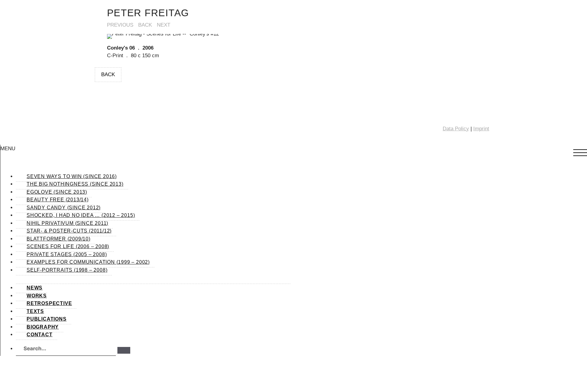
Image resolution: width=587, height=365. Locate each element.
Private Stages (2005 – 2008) (67, 254)
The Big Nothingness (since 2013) (75, 184)
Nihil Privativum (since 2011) (67, 223)
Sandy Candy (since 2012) (64, 207)
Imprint (481, 129)
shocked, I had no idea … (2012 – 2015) (81, 215)
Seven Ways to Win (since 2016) (72, 176)
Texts (35, 311)
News (34, 287)
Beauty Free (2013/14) (58, 199)
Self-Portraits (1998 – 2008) (67, 270)
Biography (43, 327)
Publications (47, 319)
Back (145, 25)
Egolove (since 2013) (57, 192)
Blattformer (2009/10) (58, 238)
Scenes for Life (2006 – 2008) (68, 246)
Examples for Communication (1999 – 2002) (88, 262)
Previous (120, 25)
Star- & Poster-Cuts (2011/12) (69, 230)
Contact (40, 334)
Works (37, 295)
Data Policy (456, 129)
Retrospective (49, 303)
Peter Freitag (148, 12)
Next (163, 25)
